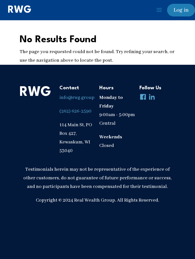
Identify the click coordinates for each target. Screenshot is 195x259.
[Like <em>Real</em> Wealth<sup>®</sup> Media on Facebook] (141, 97)
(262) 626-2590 (75, 111)
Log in (181, 10)
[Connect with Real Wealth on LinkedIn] (150, 97)
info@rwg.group (76, 98)
